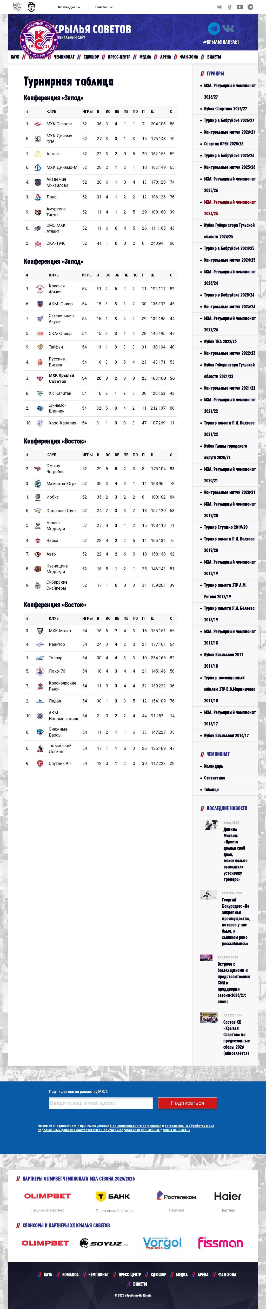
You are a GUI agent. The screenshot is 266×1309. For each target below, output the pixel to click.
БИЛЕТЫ (140, 1283)
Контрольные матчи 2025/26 (229, 167)
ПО (135, 111)
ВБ (117, 111)
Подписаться (187, 1103)
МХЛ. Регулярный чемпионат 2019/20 (230, 509)
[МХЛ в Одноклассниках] (229, 7)
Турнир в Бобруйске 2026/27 (229, 120)
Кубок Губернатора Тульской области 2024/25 (229, 231)
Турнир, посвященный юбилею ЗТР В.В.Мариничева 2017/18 (229, 689)
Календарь (213, 766)
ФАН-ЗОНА (227, 1274)
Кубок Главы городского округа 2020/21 (225, 451)
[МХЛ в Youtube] (240, 7)
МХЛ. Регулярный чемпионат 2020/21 (230, 475)
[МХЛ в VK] (219, 7)
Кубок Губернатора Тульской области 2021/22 (229, 370)
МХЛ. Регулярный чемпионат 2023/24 (230, 277)
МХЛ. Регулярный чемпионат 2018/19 (230, 567)
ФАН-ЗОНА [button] (189, 56)
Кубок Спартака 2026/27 (225, 108)
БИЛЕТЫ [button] (214, 56)
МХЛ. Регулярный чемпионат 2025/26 (230, 184)
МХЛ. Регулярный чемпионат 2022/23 (230, 324)
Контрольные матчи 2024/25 (229, 259)
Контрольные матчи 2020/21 (229, 492)
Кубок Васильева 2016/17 (226, 735)
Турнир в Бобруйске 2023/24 (229, 294)
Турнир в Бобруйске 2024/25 (229, 248)
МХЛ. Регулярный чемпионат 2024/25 (230, 207)
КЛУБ (51, 111)
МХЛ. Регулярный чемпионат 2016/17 (230, 718)
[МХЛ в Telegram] (250, 7)
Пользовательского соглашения (135, 1126)
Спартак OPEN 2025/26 (223, 143)
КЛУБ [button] (15, 56)
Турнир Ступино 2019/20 (226, 527)
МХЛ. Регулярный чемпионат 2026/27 (230, 91)
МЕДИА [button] (145, 56)
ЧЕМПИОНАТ (99, 1274)
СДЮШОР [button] (91, 56)
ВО (108, 111)
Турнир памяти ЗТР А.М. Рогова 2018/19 (225, 591)
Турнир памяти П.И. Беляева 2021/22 (229, 428)
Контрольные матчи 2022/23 (229, 353)
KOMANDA (70, 1274)
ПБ (126, 111)
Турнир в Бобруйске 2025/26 (229, 155)
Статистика (214, 777)
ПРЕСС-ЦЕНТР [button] (119, 56)
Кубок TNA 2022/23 (220, 341)
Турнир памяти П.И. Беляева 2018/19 (229, 614)
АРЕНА (203, 1274)
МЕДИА (182, 1274)
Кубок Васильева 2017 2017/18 (223, 660)
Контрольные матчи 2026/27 (229, 132)
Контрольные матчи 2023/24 (229, 306)
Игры (87, 111)
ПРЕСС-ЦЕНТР (130, 1274)
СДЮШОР (158, 1274)
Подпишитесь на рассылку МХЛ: (78, 1091)
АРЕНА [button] (165, 56)
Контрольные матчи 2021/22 (229, 387)
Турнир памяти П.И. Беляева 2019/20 (229, 544)
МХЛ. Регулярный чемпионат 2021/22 (230, 405)
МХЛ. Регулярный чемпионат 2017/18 (230, 637)
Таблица (211, 789)
